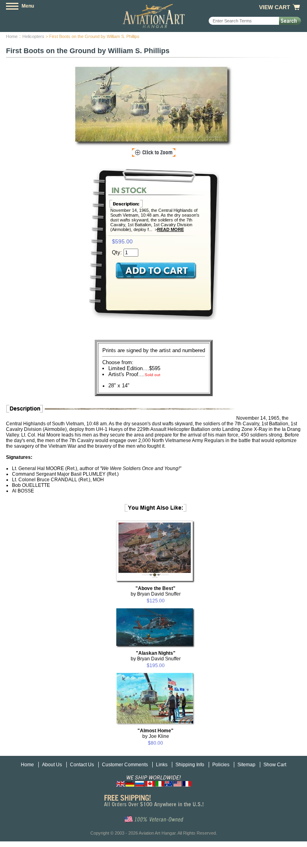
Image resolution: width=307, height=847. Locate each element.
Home (12, 36)
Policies (220, 764)
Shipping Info (189, 764)
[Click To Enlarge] (153, 152)
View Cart (274, 7)
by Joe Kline (155, 733)
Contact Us (82, 764)
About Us (52, 764)
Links (161, 764)
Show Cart (274, 764)
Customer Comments (125, 764)
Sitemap (246, 764)
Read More (170, 229)
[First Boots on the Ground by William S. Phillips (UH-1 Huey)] (153, 106)
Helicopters (33, 36)
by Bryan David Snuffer (156, 591)
